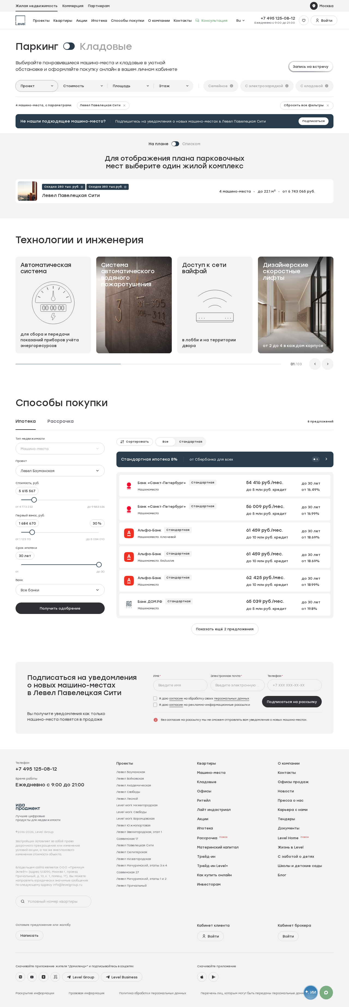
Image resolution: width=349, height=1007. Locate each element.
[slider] (60, 532)
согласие (176, 698)
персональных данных (231, 698)
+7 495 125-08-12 (278, 18)
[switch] (74, 46)
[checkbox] (201, 698)
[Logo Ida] (28, 807)
